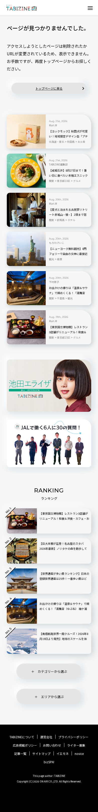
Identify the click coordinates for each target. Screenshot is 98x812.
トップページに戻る (49, 88)
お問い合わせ (52, 745)
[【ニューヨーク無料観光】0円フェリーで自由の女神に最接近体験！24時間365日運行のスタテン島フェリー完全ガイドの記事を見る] (26, 249)
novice (79, 754)
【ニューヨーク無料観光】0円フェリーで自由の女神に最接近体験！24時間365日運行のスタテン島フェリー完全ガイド (68, 254)
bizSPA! (49, 762)
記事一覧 (20, 754)
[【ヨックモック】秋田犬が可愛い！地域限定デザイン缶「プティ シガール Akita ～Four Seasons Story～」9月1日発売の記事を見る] (26, 131)
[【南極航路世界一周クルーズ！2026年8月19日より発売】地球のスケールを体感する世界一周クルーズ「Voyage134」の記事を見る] (22, 641)
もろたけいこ (56, 243)
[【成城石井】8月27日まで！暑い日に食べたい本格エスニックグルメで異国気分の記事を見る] (26, 171)
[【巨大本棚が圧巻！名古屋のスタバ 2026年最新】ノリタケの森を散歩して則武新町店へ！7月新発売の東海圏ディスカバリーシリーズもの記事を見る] (22, 551)
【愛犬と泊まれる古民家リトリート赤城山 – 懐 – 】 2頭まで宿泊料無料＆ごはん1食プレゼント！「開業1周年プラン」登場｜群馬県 (68, 214)
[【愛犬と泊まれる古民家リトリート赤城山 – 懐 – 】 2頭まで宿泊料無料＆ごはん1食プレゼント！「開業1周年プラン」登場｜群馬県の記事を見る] (26, 210)
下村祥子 (54, 282)
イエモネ (63, 754)
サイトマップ (41, 754)
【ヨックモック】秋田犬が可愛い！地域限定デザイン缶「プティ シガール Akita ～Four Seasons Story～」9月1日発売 (68, 136)
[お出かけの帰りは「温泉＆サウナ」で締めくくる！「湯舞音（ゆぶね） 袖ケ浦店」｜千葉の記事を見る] (26, 288)
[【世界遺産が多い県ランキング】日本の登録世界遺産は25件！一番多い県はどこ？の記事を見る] (22, 581)
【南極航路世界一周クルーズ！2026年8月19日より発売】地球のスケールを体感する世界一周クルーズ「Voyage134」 (64, 639)
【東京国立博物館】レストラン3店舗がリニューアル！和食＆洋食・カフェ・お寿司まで (68, 332)
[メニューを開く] (90, 8)
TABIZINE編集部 (58, 164)
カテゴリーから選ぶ (52, 671)
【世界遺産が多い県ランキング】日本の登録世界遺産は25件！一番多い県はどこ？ (64, 578)
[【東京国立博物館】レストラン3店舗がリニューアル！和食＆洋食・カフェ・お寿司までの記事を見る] (26, 327)
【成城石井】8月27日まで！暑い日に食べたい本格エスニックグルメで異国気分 (68, 175)
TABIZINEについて (22, 736)
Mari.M (53, 125)
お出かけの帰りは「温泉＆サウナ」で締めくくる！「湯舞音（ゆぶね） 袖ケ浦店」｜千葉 (68, 293)
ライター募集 (76, 745)
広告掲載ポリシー (25, 745)
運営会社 (46, 736)
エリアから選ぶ (52, 696)
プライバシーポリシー (73, 737)
